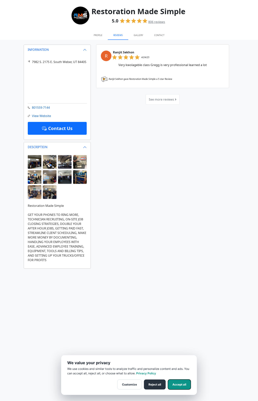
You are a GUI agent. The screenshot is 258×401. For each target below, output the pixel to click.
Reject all (154, 384)
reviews (156, 22)
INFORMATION (38, 50)
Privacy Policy (146, 373)
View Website (41, 116)
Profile (98, 35)
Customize (129, 384)
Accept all (179, 384)
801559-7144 (41, 107)
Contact (159, 35)
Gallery (138, 35)
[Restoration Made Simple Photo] (34, 161)
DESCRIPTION (37, 147)
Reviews (118, 35)
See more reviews (162, 99)
